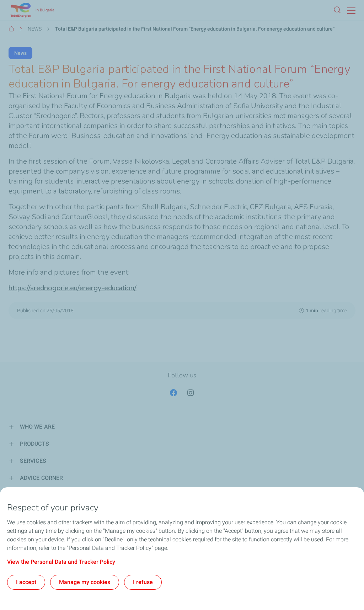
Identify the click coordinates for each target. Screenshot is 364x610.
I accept (26, 582)
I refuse (143, 582)
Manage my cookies (84, 582)
